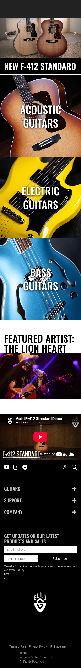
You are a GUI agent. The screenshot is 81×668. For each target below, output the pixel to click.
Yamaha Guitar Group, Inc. (36, 657)
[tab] (40, 488)
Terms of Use (17, 646)
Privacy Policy (38, 646)
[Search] (76, 467)
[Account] (67, 467)
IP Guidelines (58, 646)
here (6, 573)
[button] (6, 46)
